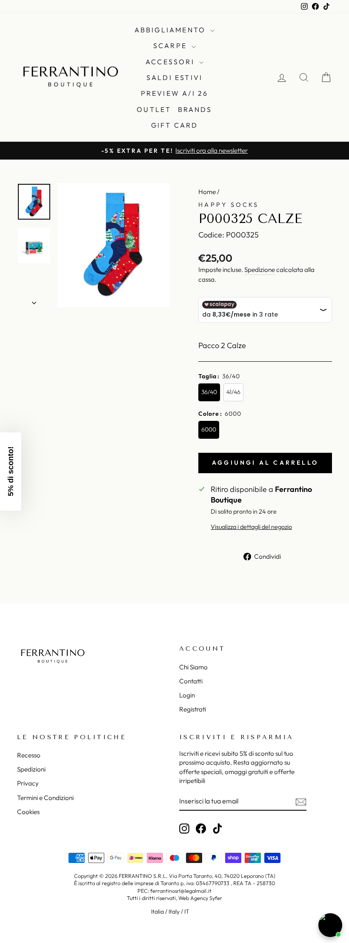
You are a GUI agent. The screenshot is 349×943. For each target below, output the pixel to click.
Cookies (28, 812)
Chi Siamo (193, 667)
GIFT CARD (174, 125)
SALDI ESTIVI (174, 77)
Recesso (28, 755)
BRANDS (195, 109)
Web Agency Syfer (200, 897)
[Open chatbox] (330, 925)
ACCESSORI (171, 61)
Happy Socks (228, 205)
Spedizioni (31, 769)
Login (187, 695)
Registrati (192, 709)
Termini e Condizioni (45, 798)
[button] (10, 471)
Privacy (28, 783)
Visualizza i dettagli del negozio (251, 527)
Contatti (191, 681)
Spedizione (259, 270)
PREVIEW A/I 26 (175, 93)
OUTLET (154, 109)
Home (207, 192)
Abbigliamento (171, 30)
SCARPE (171, 45)
